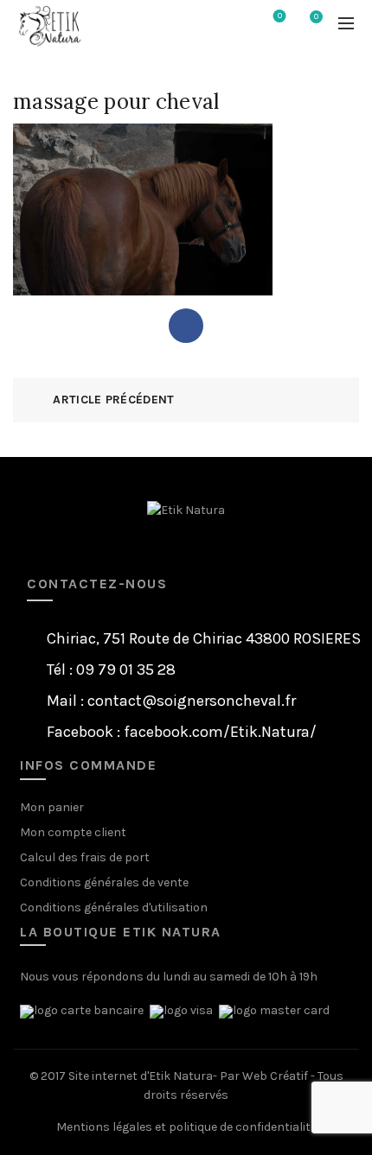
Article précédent (113, 399)
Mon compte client (73, 832)
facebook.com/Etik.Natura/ (220, 731)
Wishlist (280, 16)
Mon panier (52, 807)
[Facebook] (186, 325)
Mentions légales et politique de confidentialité (186, 1127)
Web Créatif (275, 1076)
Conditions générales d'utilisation (114, 907)
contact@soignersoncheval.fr (191, 700)
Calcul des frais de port (85, 857)
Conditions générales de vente (104, 882)
